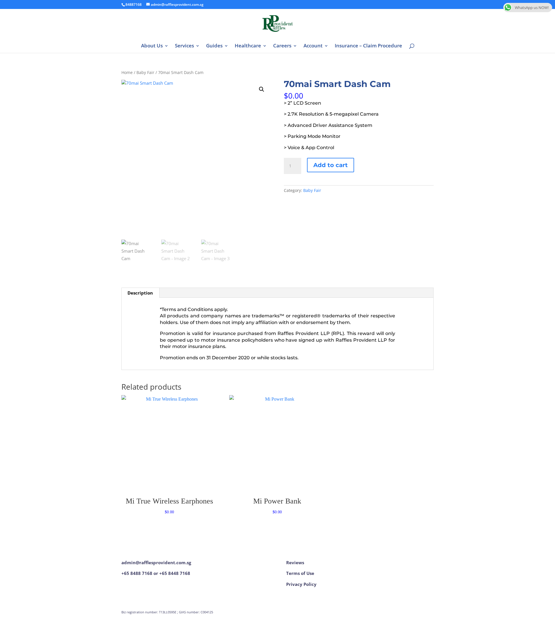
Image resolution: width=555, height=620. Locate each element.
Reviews (295, 562)
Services (184, 46)
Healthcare (248, 46)
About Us (152, 46)
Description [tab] (140, 293)
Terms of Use (300, 573)
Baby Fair (145, 72)
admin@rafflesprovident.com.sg (156, 562)
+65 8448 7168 (174, 573)
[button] (261, 89)
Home (127, 72)
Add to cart (330, 165)
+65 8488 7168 (136, 573)
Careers (282, 46)
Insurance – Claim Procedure (368, 46)
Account (313, 46)
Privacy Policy (301, 584)
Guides (214, 46)
